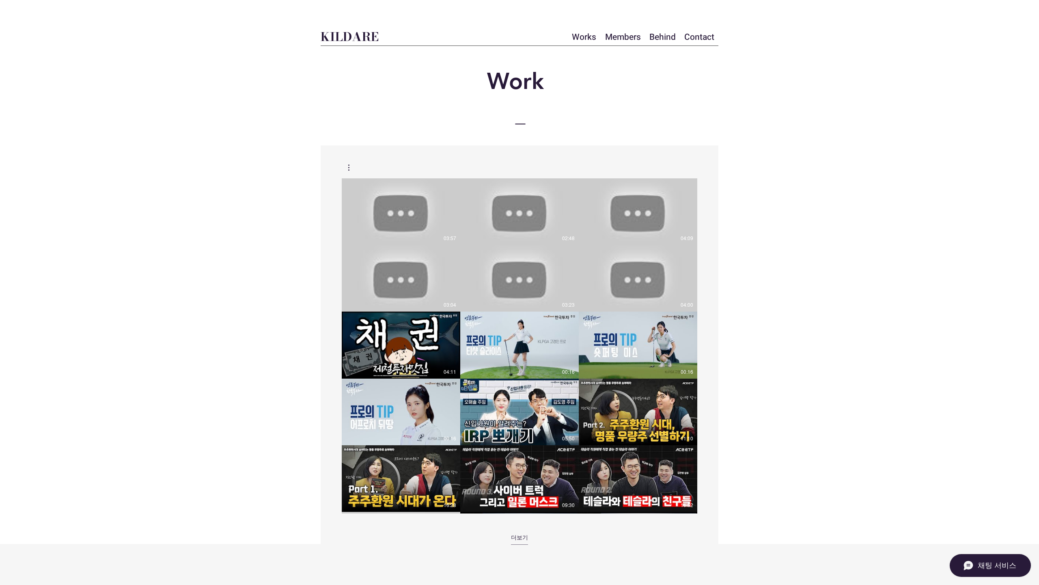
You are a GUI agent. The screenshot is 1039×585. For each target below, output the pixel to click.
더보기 (519, 537)
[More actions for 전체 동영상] (353, 168)
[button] (353, 168)
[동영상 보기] (401, 212)
